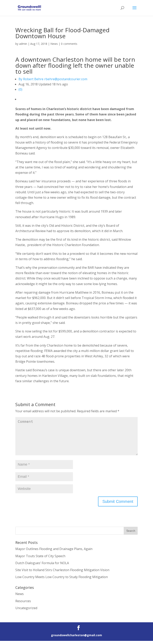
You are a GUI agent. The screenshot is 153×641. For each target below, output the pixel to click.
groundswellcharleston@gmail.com (76, 635)
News (54, 44)
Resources (23, 601)
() (20, 89)
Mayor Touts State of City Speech (40, 556)
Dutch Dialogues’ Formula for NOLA (42, 563)
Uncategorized (26, 608)
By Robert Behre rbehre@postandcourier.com (53, 79)
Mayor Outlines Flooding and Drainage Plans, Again (53, 549)
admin (23, 44)
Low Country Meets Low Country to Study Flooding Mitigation (61, 577)
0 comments (69, 44)
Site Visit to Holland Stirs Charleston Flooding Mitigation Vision (62, 570)
